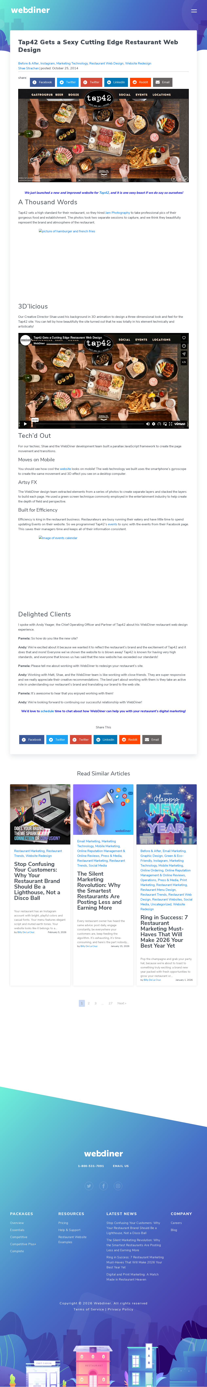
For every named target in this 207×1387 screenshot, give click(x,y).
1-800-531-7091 (91, 1166)
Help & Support (69, 1230)
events (113, 524)
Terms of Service (89, 1309)
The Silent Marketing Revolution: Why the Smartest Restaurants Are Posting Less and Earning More (99, 891)
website (66, 469)
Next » (121, 1003)
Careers (176, 1223)
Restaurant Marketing (29, 851)
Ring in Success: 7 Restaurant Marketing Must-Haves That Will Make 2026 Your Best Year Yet (164, 932)
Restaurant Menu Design (158, 890)
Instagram (47, 63)
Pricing (63, 1223)
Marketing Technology (72, 63)
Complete (17, 1251)
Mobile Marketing (107, 846)
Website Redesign (138, 63)
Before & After (28, 63)
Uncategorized (161, 904)
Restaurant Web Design (106, 63)
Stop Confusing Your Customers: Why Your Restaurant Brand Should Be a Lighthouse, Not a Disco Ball (37, 881)
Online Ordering (151, 870)
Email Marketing (88, 841)
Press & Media (111, 856)
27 (111, 1003)
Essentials (17, 1230)
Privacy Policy (120, 1309)
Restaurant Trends (153, 894)
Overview (17, 1223)
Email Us (121, 1166)
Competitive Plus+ (23, 1244)
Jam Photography (117, 213)
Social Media (98, 865)
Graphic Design (151, 856)
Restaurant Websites (167, 899)
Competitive (18, 1237)
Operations (148, 880)
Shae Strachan (28, 68)
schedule (48, 711)
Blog (174, 1230)
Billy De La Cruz (25, 932)
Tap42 (104, 193)
